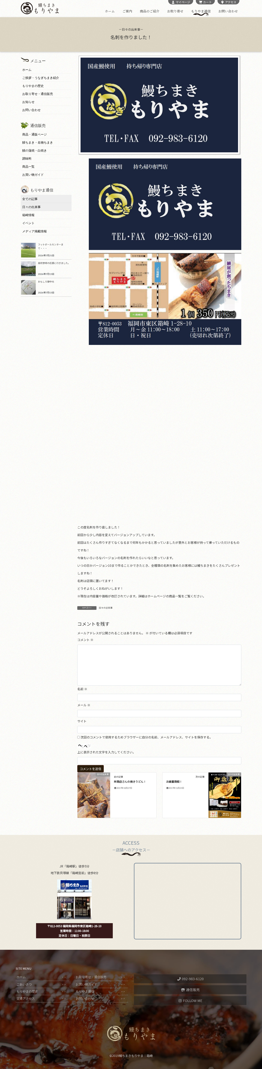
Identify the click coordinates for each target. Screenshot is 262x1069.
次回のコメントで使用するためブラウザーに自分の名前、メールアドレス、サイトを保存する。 (147, 737)
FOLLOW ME (192, 1000)
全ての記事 (30, 199)
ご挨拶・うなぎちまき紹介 (40, 77)
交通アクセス (41, 998)
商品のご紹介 (149, 11)
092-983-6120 (192, 978)
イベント (28, 223)
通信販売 (192, 989)
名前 (82, 689)
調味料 (26, 158)
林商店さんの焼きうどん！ (130, 782)
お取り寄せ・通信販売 (37, 94)
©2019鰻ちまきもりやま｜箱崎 (131, 1055)
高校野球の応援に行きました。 (54, 263)
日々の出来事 (106, 608)
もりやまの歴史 (33, 85)
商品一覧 (28, 166)
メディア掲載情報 (34, 231)
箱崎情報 (28, 215)
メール (83, 705)
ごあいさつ (41, 984)
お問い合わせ (228, 11)
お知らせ (28, 102)
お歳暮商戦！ (174, 782)
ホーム (110, 11)
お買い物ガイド (33, 174)
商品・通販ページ (34, 134)
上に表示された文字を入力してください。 (106, 752)
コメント (85, 639)
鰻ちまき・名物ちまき (37, 142)
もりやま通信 (201, 11)
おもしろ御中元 (46, 281)
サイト (82, 721)
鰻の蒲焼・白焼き (34, 150)
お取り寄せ (175, 11)
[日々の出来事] (93, 788)
